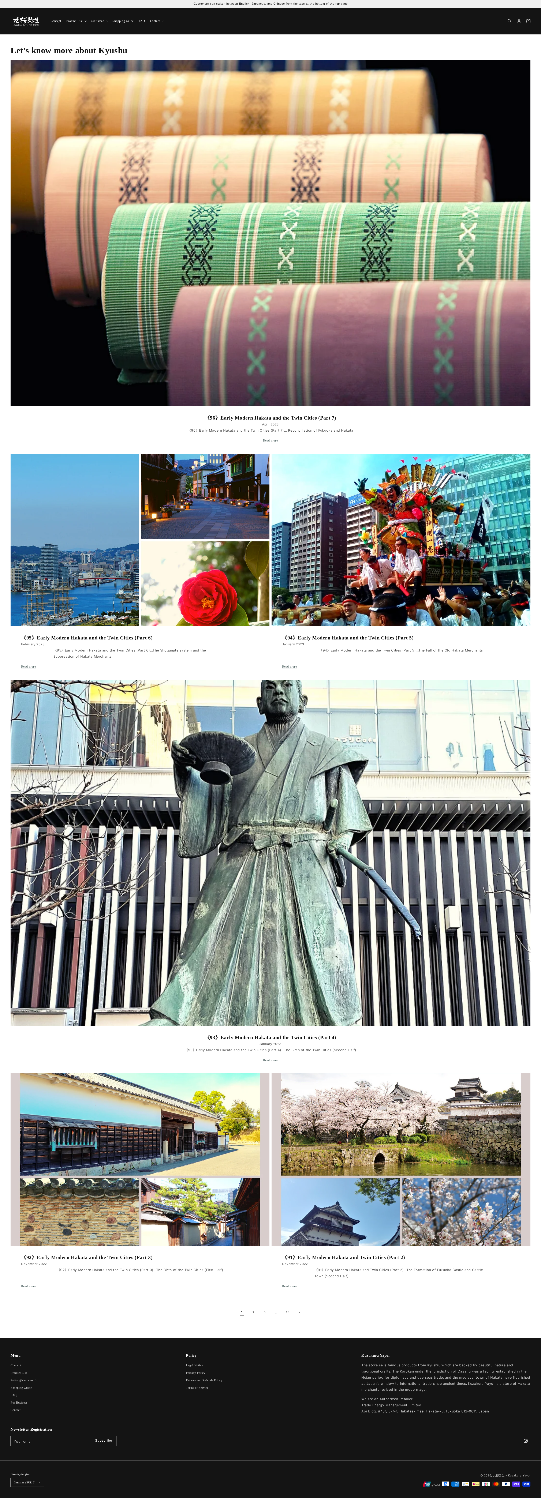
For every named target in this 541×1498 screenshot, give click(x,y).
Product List (19, 1372)
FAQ (14, 1395)
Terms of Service (197, 1387)
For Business (19, 1402)
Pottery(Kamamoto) (24, 1380)
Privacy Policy (195, 1372)
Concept (16, 1365)
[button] (509, 21)
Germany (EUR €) (24, 1482)
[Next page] (299, 1312)
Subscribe (103, 1440)
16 (287, 1312)
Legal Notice (194, 1365)
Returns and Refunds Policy (204, 1380)
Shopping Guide (21, 1387)
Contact (15, 1410)
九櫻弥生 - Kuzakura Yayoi (511, 1475)
